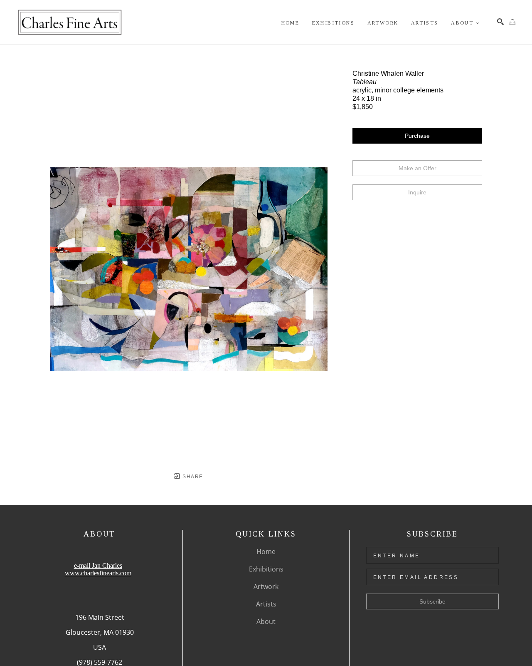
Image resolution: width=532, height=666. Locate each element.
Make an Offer (417, 168)
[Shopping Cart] (512, 22)
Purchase (417, 135)
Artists (266, 604)
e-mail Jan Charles (98, 565)
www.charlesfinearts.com (98, 573)
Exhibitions (266, 569)
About (266, 621)
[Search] (500, 21)
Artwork (266, 586)
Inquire (417, 192)
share (192, 477)
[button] (465, 23)
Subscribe (432, 601)
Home (266, 551)
